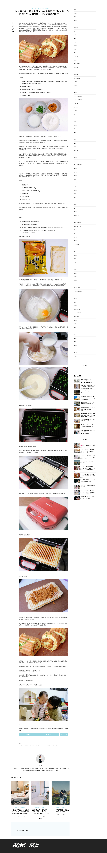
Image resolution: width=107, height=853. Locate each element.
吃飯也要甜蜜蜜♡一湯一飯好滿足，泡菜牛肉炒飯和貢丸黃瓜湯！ (87, 409)
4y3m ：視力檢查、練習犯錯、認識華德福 (60, 811)
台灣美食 (75, 34)
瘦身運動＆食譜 (77, 287)
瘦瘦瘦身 (75, 20)
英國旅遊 (75, 305)
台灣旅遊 (75, 146)
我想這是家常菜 (77, 219)
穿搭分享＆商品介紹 (78, 291)
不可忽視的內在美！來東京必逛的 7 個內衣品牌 (87, 420)
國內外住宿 (76, 27)
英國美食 (75, 49)
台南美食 (75, 38)
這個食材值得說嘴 (77, 313)
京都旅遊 (75, 92)
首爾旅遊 (75, 345)
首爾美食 (75, 349)
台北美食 (75, 128)
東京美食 (75, 251)
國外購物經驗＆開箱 (78, 164)
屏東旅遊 (75, 197)
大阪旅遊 (75, 182)
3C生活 (75, 81)
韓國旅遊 (75, 338)
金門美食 (75, 323)
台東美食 (75, 139)
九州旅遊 (75, 85)
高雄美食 (75, 360)
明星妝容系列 (76, 244)
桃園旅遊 (75, 255)
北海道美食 (76, 107)
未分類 (75, 31)
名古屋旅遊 (76, 150)
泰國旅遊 (75, 273)
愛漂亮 (75, 24)
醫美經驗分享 (76, 316)
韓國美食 (75, 341)
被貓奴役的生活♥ (77, 74)
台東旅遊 (75, 136)
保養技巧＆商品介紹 (78, 96)
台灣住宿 (75, 143)
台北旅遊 (75, 125)
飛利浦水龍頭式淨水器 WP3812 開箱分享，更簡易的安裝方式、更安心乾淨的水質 (87, 381)
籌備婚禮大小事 (77, 71)
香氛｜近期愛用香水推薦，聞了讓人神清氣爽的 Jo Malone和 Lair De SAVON (88, 432)
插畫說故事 (76, 67)
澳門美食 (75, 45)
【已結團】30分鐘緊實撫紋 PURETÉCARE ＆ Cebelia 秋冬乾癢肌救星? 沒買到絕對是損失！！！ (84, 469)
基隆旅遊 (75, 168)
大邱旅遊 (75, 175)
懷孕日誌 (75, 211)
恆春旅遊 (75, 204)
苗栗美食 (75, 302)
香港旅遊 (75, 352)
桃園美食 (75, 258)
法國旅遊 (75, 269)
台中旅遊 (75, 117)
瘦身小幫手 (76, 284)
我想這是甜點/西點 (45, 8)
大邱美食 (75, 179)
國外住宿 (75, 161)
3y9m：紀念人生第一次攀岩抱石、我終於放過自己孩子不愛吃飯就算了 (87, 475)
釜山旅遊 (75, 327)
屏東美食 (75, 201)
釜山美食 (75, 331)
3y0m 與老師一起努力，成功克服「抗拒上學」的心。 (87, 497)
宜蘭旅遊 (75, 190)
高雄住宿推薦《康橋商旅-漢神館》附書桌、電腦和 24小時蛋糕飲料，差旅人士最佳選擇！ (88, 415)
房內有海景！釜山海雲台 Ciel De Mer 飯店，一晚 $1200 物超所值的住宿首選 (88, 398)
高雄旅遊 (75, 356)
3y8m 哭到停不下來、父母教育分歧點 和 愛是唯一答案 (87, 480)
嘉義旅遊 (75, 157)
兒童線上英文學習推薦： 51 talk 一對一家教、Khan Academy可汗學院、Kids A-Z (40, 812)
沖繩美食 (75, 266)
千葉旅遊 (75, 110)
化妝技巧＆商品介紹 (78, 99)
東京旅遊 (75, 248)
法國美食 (75, 42)
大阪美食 (75, 186)
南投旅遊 (75, 114)
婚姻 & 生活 (34, 8)
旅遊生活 (75, 13)
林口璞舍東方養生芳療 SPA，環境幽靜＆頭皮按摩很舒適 (87, 425)
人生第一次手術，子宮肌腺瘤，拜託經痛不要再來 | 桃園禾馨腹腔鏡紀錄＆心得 (20, 812)
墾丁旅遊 (75, 172)
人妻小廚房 (39, 8)
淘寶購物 (75, 276)
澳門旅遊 (75, 280)
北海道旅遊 (76, 103)
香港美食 (75, 52)
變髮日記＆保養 (77, 309)
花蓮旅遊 (75, 294)
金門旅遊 (75, 320)
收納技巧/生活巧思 (77, 226)
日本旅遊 (75, 237)
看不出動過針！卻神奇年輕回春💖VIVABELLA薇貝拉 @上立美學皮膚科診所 (87, 445)
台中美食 (75, 121)
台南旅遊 (75, 132)
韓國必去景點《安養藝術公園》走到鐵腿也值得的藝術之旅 (88, 403)
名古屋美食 (76, 154)
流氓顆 (40, 766)
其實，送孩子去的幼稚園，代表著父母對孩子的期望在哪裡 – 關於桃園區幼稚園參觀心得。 (88, 386)
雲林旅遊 (75, 334)
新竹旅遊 (75, 229)
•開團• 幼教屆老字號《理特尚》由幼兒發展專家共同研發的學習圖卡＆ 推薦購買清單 (87, 492)
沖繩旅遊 (75, 262)
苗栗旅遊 (75, 298)
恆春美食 (75, 208)
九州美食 (75, 89)
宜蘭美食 (75, 193)
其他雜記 (75, 60)
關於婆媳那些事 (77, 78)
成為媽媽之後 (22, 807)
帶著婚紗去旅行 (77, 63)
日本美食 (75, 240)
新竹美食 (75, 233)
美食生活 (75, 16)
